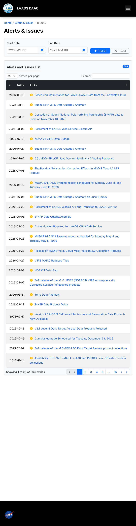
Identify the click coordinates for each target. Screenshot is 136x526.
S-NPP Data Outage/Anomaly (53, 216)
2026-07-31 (16, 138)
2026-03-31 (16, 294)
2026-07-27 (16, 148)
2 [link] (85, 372)
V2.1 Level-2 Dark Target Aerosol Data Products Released (71, 328)
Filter (102, 50)
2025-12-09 (16, 348)
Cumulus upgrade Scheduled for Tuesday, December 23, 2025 (74, 338)
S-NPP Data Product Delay (51, 304)
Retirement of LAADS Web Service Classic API (63, 129)
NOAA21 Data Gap (46, 270)
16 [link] (115, 372)
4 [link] (97, 372)
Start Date (13, 43)
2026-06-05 (16, 196)
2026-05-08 (16, 216)
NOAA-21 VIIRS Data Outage (52, 138)
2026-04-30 (16, 226)
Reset (122, 50)
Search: (86, 76)
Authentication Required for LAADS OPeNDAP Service (68, 226)
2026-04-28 (16, 238)
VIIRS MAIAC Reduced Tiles (52, 260)
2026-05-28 (16, 206)
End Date (54, 43)
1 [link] (79, 372)
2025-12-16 (17, 338)
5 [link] (102, 372)
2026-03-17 (16, 316)
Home (7, 22)
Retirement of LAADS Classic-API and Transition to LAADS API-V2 (76, 206)
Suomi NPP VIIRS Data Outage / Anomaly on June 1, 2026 (71, 196)
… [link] (109, 372)
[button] (10, 85)
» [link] (127, 372)
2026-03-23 (16, 304)
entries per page (29, 76)
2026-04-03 (16, 270)
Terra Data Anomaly (47, 294)
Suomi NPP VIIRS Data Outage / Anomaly (60, 104)
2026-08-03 (16, 129)
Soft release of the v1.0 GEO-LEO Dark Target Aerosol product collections (81, 348)
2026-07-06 (16, 170)
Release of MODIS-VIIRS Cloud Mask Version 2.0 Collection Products (78, 250)
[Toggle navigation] (128, 8)
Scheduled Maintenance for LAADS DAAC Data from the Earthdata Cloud (80, 95)
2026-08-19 (16, 95)
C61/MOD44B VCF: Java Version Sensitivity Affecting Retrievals (74, 158)
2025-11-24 (17, 360)
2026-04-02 (16, 282)
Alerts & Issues (24, 22)
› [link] (121, 372)
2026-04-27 (16, 260)
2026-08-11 (17, 104)
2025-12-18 (17, 328)
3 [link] (91, 372)
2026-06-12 (16, 185)
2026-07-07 (16, 158)
